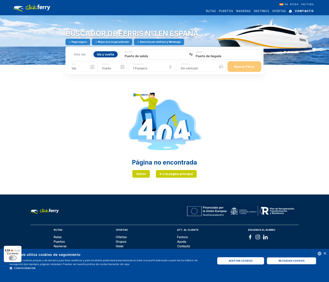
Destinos (261, 11)
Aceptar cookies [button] (241, 260)
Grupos (121, 241)
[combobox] (283, 4)
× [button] (324, 253)
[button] (110, 268)
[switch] (13, 258)
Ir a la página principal (176, 174)
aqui (127, 264)
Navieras (243, 11)
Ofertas (279, 11)
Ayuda (294, 4)
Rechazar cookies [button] (291, 260)
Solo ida (80, 54)
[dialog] (164, 265)
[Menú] (19, 248)
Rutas (211, 11)
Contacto (304, 11)
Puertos (226, 11)
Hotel (119, 246)
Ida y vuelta (105, 54)
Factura (307, 4)
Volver (141, 174)
